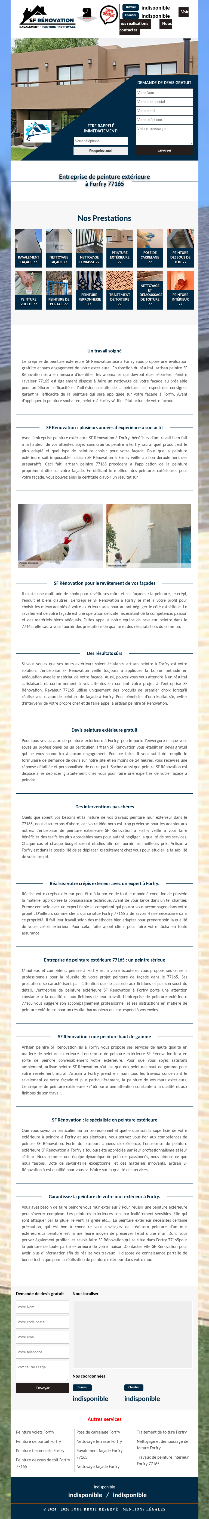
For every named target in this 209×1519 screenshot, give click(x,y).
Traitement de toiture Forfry (162, 1432)
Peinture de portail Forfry (38, 1442)
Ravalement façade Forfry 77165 (99, 1454)
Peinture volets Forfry (35, 1432)
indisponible (156, 8)
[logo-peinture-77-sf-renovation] (47, 16)
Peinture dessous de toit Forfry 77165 (43, 1463)
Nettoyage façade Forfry (97, 1467)
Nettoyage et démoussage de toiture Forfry (162, 1445)
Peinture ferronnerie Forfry (40, 1451)
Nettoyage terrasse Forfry (99, 1442)
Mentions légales (144, 1509)
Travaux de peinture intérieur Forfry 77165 (163, 1460)
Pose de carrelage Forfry (98, 1432)
